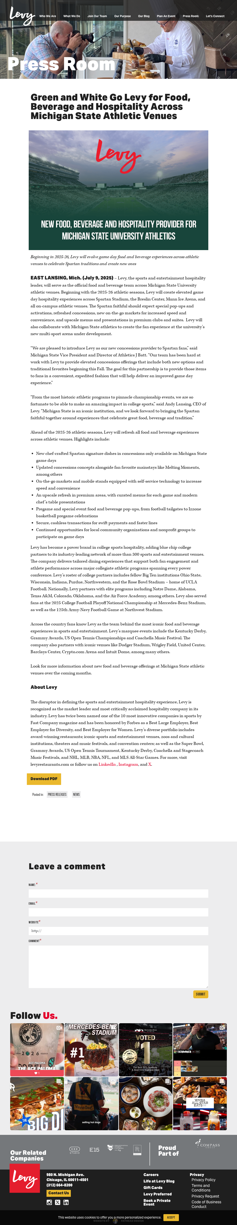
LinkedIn (107, 764)
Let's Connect (215, 16)
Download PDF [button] (44, 779)
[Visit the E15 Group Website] (95, 1149)
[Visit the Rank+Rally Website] (137, 1150)
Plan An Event (166, 16)
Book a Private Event (157, 1203)
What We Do (71, 16)
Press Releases (57, 794)
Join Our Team (97, 16)
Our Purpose (122, 16)
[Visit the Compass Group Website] (207, 1143)
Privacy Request (205, 1196)
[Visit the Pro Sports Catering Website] (117, 1148)
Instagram (128, 764)
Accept (171, 1217)
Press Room (191, 16)
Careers (151, 1175)
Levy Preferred (157, 1194)
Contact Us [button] (58, 1193)
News (76, 794)
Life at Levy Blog (159, 1181)
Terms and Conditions (201, 1188)
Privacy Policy (203, 1180)
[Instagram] (49, 1202)
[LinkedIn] (66, 1202)
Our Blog (144, 16)
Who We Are (47, 16)
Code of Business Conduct (206, 1204)
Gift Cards (152, 1188)
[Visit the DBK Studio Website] (74, 1150)
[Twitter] (57, 1202)
